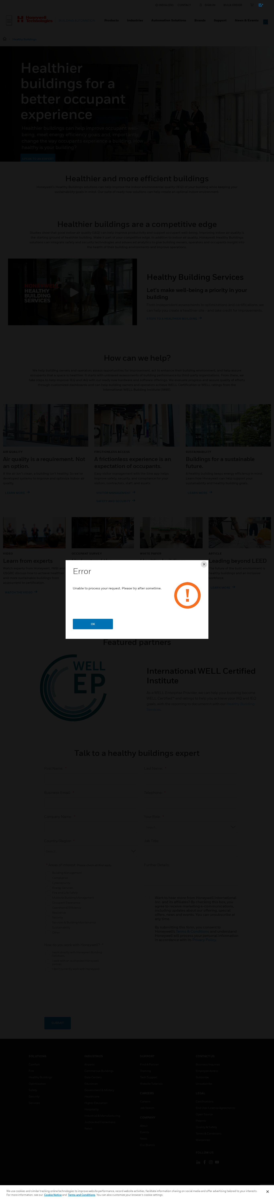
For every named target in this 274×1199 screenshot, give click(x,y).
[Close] (267, 1191)
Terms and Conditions (81, 1194)
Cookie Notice (53, 1194)
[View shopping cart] (259, 5)
